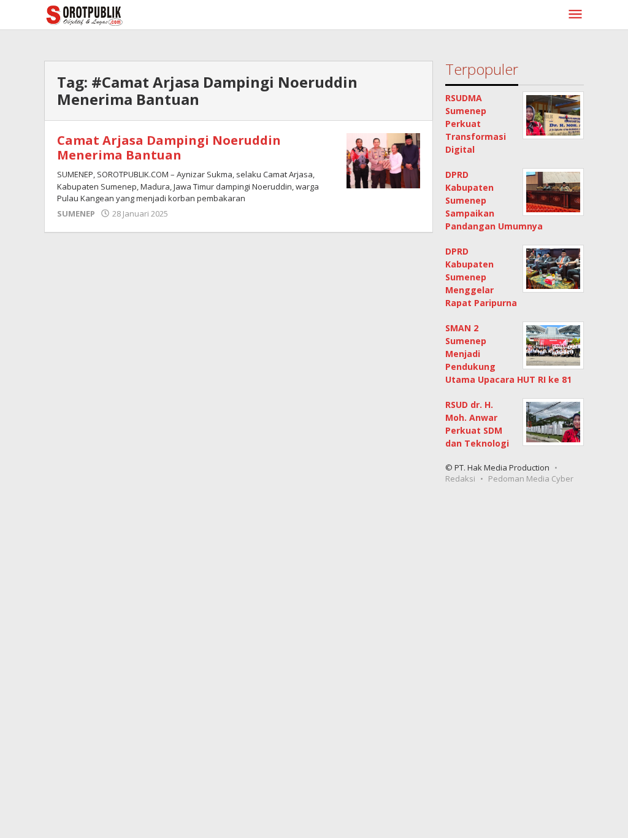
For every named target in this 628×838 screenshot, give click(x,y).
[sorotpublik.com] (116, 14)
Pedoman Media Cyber (530, 478)
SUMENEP (76, 213)
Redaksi (460, 478)
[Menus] (575, 14)
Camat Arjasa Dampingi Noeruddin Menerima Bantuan (169, 147)
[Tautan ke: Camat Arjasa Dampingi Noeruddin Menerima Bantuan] (383, 160)
